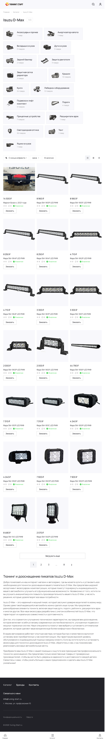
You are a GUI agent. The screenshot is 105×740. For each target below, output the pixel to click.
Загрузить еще (52, 556)
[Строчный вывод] (93, 157)
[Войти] (100, 4)
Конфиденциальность (12, 717)
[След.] (71, 565)
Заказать (10, 210)
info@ (5, 699)
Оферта (29, 717)
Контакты (34, 684)
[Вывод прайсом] (99, 157)
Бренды (20, 684)
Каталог (7, 684)
